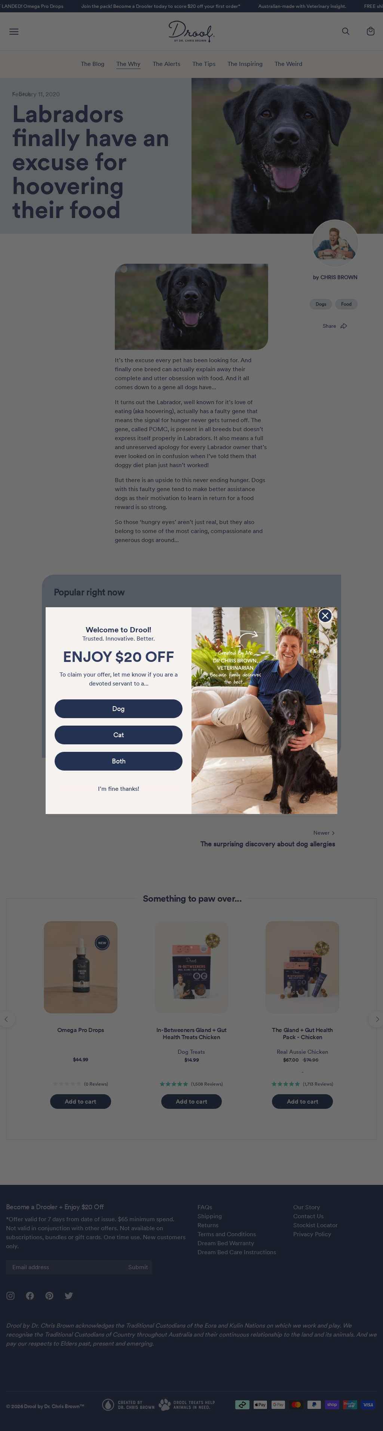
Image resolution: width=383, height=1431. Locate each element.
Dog (118, 709)
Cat (118, 735)
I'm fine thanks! (118, 788)
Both (119, 761)
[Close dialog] (325, 615)
